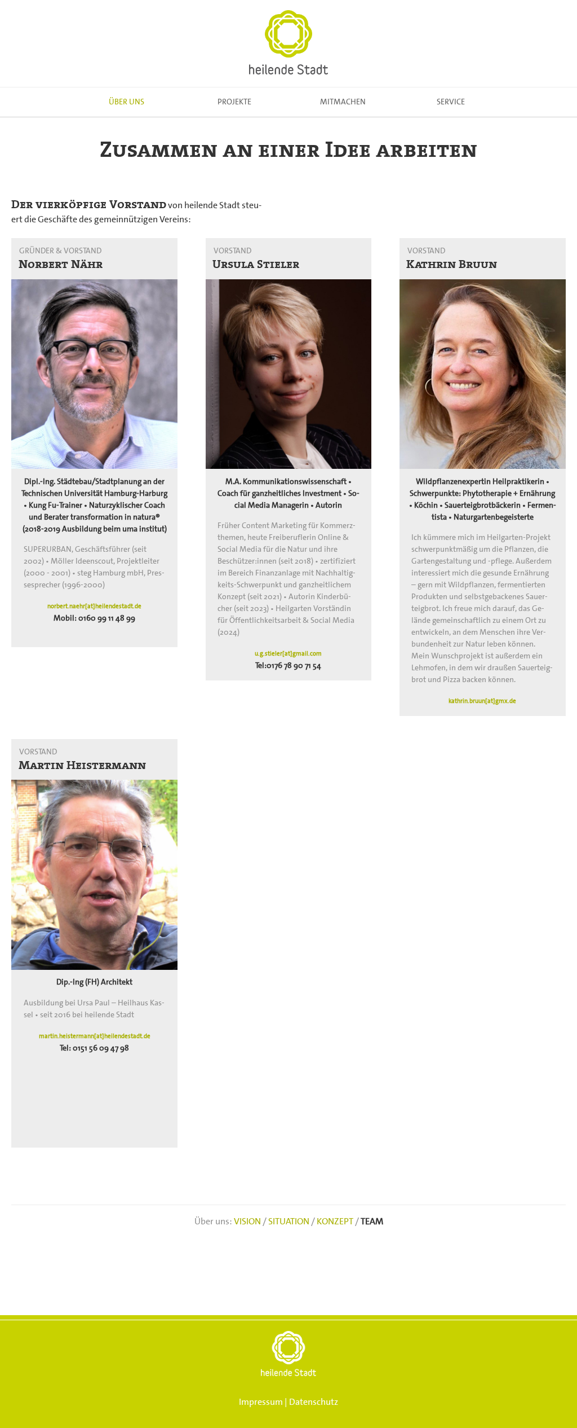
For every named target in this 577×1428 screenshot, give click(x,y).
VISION (247, 1221)
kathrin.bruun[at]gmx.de (482, 701)
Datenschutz (313, 1402)
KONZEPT (335, 1221)
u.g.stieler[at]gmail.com (288, 653)
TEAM (372, 1221)
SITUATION (288, 1221)
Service (451, 101)
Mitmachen (343, 101)
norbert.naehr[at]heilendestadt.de (94, 606)
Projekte (234, 101)
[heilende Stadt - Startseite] (288, 43)
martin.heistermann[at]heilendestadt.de (94, 1036)
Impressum (261, 1402)
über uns (126, 101)
